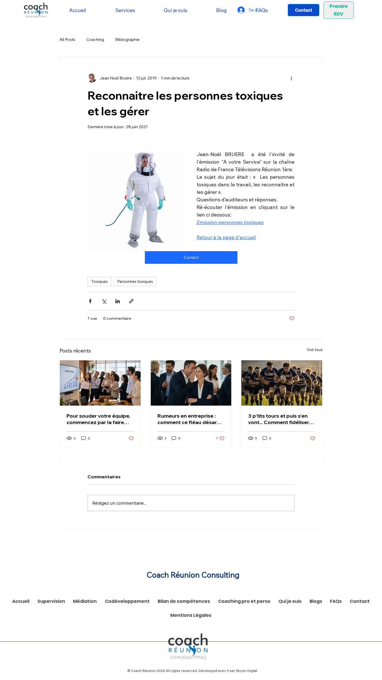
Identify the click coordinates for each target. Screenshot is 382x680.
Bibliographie (127, 39)
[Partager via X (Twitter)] (104, 301)
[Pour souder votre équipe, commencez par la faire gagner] (100, 383)
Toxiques (99, 281)
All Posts (67, 39)
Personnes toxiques (135, 281)
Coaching (95, 39)
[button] (125, 10)
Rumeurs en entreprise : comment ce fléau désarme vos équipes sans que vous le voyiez (190, 419)
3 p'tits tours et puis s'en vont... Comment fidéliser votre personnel (278, 419)
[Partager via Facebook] (90, 301)
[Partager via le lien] (131, 301)
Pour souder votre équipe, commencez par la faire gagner (98, 419)
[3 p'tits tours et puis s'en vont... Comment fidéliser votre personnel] (281, 383)
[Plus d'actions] (291, 78)
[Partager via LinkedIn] (117, 301)
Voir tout (314, 349)
